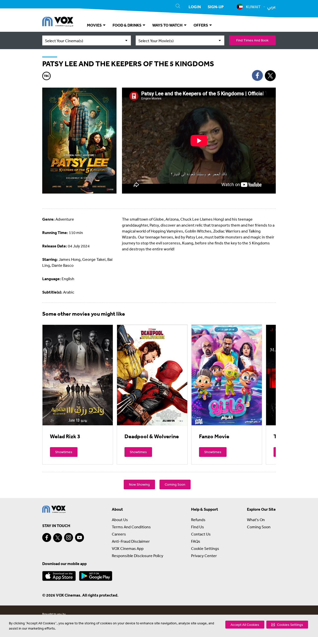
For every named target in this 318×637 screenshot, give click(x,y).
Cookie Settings (205, 548)
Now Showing (139, 484)
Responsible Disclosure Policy (137, 555)
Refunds (198, 519)
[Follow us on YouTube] (79, 537)
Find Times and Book (252, 40)
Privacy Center (204, 555)
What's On (256, 519)
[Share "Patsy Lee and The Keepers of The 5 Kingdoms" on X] (270, 75)
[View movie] (77, 375)
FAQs (195, 541)
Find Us (197, 526)
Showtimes (63, 452)
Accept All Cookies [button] (245, 624)
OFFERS (201, 25)
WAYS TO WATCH (167, 25)
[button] (287, 625)
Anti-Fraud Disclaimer (131, 541)
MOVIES (94, 25)
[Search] (178, 6)
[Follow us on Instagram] (68, 537)
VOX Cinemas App (128, 548)
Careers (119, 534)
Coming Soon (175, 484)
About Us (120, 519)
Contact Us (201, 534)
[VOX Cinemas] (57, 22)
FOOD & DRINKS (127, 25)
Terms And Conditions (131, 526)
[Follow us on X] (57, 537)
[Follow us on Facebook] (46, 537)
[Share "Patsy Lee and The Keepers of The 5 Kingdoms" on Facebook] (257, 75)
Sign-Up (216, 6)
